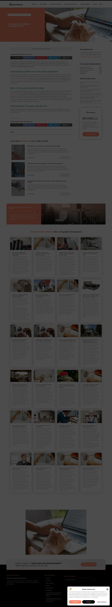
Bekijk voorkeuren (102, 602)
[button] (107, 589)
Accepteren (75, 602)
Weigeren (88, 602)
